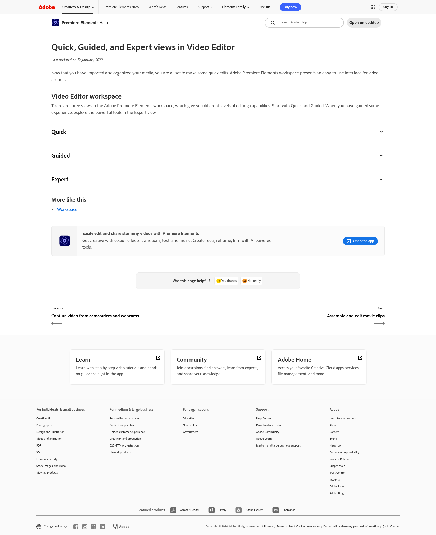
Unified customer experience (127, 432)
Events (334, 438)
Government (190, 432)
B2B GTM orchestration (124, 445)
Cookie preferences (308, 526)
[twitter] (93, 526)
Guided (60, 155)
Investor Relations (341, 459)
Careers (334, 432)
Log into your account (343, 418)
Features (182, 7)
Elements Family (234, 7)
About (333, 425)
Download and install (269, 425)
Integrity (335, 479)
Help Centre (263, 418)
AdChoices (393, 526)
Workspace (67, 209)
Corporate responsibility (344, 452)
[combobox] (304, 23)
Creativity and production (125, 438)
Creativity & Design (76, 7)
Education (189, 418)
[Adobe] (46, 7)
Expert (59, 179)
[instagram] (84, 526)
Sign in (388, 7)
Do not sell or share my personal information (351, 526)
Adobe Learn (264, 438)
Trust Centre (337, 472)
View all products (47, 472)
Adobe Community (267, 432)
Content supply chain (122, 425)
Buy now (290, 7)
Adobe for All (337, 486)
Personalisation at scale (124, 418)
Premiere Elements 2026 (121, 7)
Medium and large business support (278, 445)
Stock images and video (51, 466)
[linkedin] (102, 526)
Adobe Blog (337, 493)
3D (38, 452)
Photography (44, 425)
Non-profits (190, 425)
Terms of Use (285, 526)
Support (203, 7)
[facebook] (75, 526)
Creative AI (43, 418)
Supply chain (337, 466)
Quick (58, 131)
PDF (38, 445)
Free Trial (265, 7)
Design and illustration (50, 432)
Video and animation (49, 438)
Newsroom (336, 445)
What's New (157, 7)
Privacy (268, 526)
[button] (373, 7)
